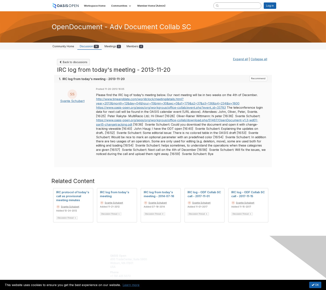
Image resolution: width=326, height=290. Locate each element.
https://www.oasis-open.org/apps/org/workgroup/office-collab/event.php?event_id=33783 (161, 107)
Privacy (223, 259)
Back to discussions (74, 62)
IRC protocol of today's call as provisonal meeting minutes (72, 196)
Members (134, 46)
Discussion (89, 46)
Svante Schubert (72, 101)
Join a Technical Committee (182, 266)
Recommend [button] (258, 78)
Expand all (240, 59)
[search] (217, 5)
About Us (224, 255)
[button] (121, 5)
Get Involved (172, 255)
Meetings (112, 46)
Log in (270, 5)
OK (316, 284)
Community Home (63, 46)
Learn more (131, 285)
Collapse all (259, 59)
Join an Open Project (178, 261)
